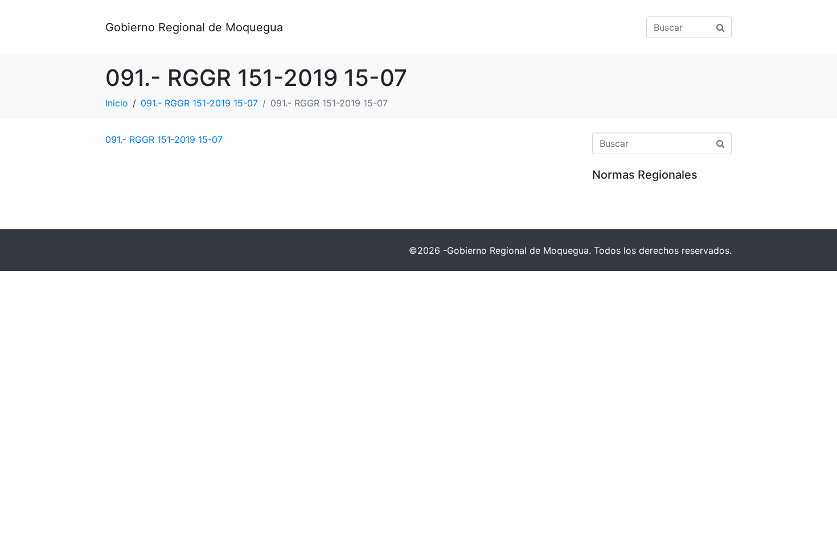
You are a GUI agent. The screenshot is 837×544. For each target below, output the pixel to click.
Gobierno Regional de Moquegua (194, 27)
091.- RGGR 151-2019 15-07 (164, 139)
